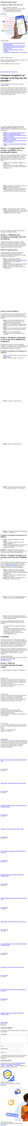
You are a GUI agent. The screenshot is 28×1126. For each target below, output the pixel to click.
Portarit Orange (6, 356)
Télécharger (3, 660)
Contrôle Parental (4, 85)
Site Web (3, 1052)
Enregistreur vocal (22, 260)
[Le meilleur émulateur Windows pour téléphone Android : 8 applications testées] (14, 799)
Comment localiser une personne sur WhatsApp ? (14, 45)
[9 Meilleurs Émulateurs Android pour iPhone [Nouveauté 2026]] (14, 753)
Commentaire (4, 1034)
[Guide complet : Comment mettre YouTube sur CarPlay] (14, 777)
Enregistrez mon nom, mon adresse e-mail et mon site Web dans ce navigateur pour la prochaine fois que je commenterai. (13, 1057)
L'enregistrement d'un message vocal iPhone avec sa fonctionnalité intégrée (14, 133)
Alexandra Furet (4, 739)
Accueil (2, 1065)
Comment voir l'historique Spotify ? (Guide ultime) (14, 52)
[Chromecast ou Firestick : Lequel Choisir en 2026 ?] (14, 822)
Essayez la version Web (11, 71)
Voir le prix (8, 660)
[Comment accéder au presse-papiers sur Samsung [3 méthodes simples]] (14, 868)
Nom (2, 1046)
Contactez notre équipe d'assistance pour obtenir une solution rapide (13, 1063)
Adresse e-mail (4, 1048)
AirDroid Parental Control (11, 564)
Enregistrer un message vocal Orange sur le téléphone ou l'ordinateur (15, 138)
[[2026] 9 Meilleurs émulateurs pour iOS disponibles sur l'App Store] (14, 845)
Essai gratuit (3, 13)
